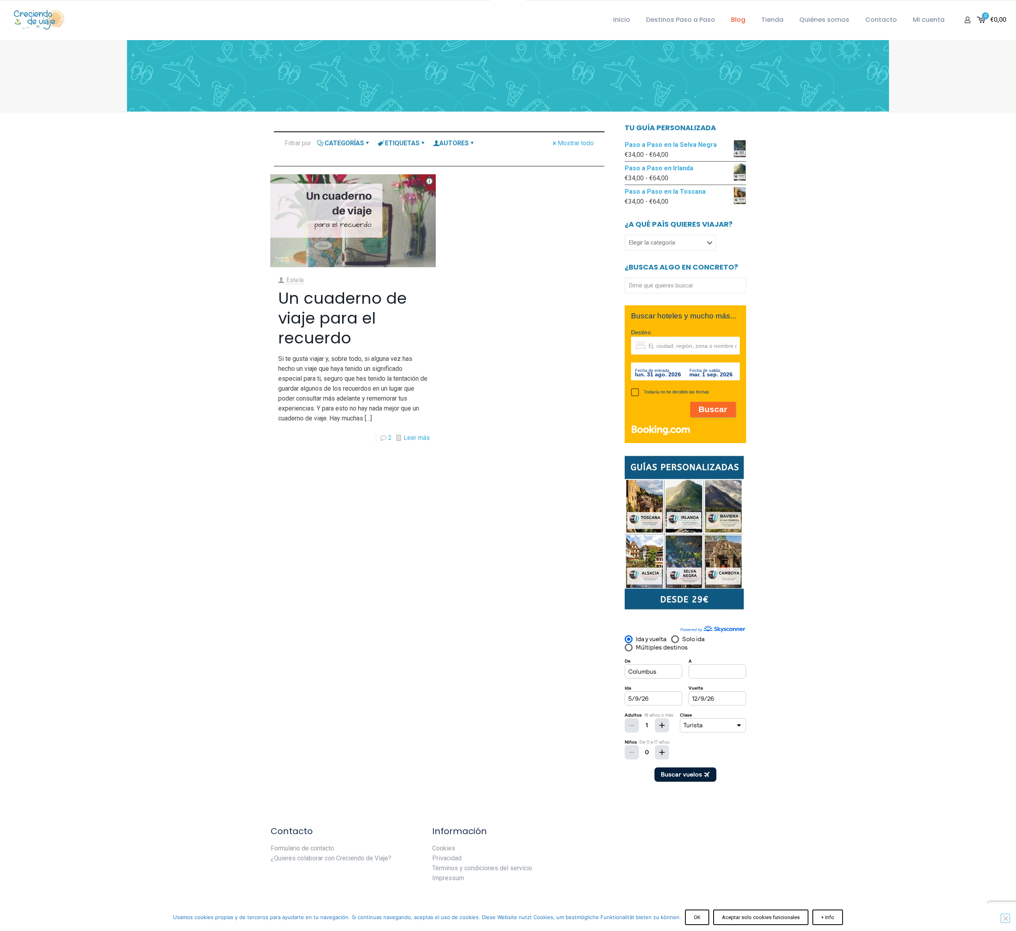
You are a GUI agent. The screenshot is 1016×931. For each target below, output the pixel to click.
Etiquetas (402, 143)
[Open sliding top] (508, 9)
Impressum (448, 878)
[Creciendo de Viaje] (37, 20)
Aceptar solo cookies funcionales (761, 917)
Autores (454, 143)
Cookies (443, 848)
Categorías (344, 143)
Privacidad (447, 858)
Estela (295, 280)
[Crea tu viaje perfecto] (684, 608)
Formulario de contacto (302, 848)
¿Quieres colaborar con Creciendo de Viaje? (331, 858)
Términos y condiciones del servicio (482, 868)
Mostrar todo (576, 143)
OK (697, 917)
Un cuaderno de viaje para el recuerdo (342, 318)
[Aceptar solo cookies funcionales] (1005, 918)
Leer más (417, 437)
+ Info (827, 917)
